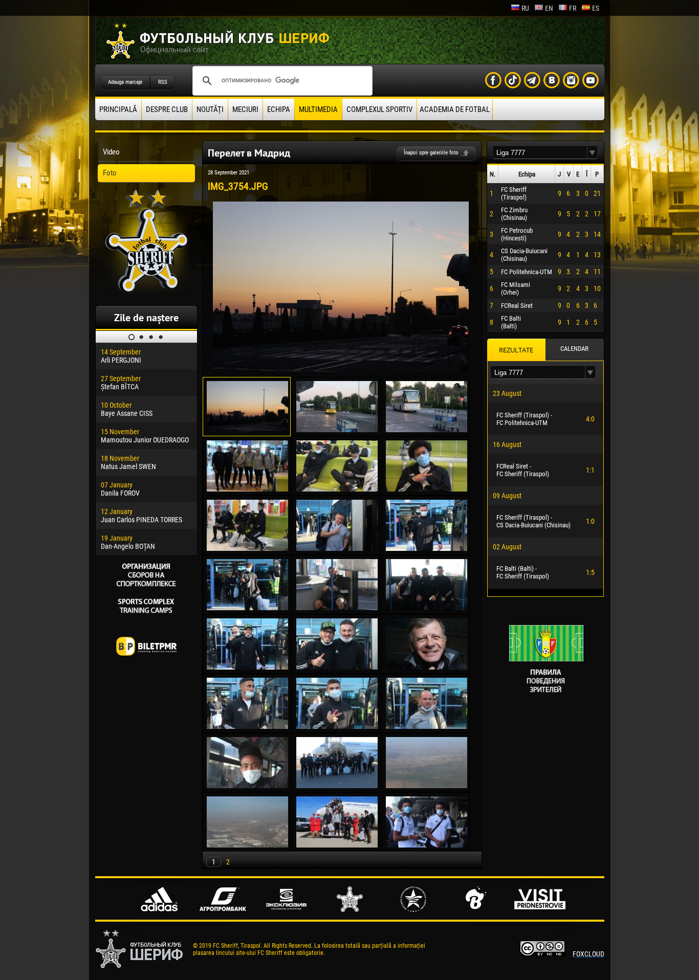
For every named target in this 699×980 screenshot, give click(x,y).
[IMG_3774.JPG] (247, 726)
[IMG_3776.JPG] (337, 726)
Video (111, 152)
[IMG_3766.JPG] (247, 608)
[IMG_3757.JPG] (426, 430)
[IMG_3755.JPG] (337, 430)
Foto (110, 172)
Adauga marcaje (125, 82)
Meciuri (245, 109)
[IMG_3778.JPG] (426, 726)
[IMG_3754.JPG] (341, 369)
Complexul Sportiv (379, 109)
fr (572, 8)
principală (118, 109)
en (549, 8)
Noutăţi (210, 109)
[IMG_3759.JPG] (247, 489)
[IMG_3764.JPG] (337, 548)
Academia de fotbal (455, 109)
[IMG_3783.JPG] (337, 786)
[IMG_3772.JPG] (337, 667)
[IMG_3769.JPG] (426, 608)
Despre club (167, 109)
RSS (162, 82)
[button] (592, 152)
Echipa (278, 109)
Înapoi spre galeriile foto (431, 152)
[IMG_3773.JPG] (426, 667)
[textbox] (539, 152)
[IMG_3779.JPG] (247, 786)
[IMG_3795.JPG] (337, 845)
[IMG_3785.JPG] (426, 786)
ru (525, 8)
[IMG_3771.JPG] (247, 667)
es (595, 8)
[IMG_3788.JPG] (247, 845)
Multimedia (318, 109)
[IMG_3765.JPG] (426, 548)
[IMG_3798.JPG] (426, 845)
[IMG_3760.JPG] (337, 489)
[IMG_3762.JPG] (247, 548)
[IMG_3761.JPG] (426, 489)
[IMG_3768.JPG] (337, 608)
